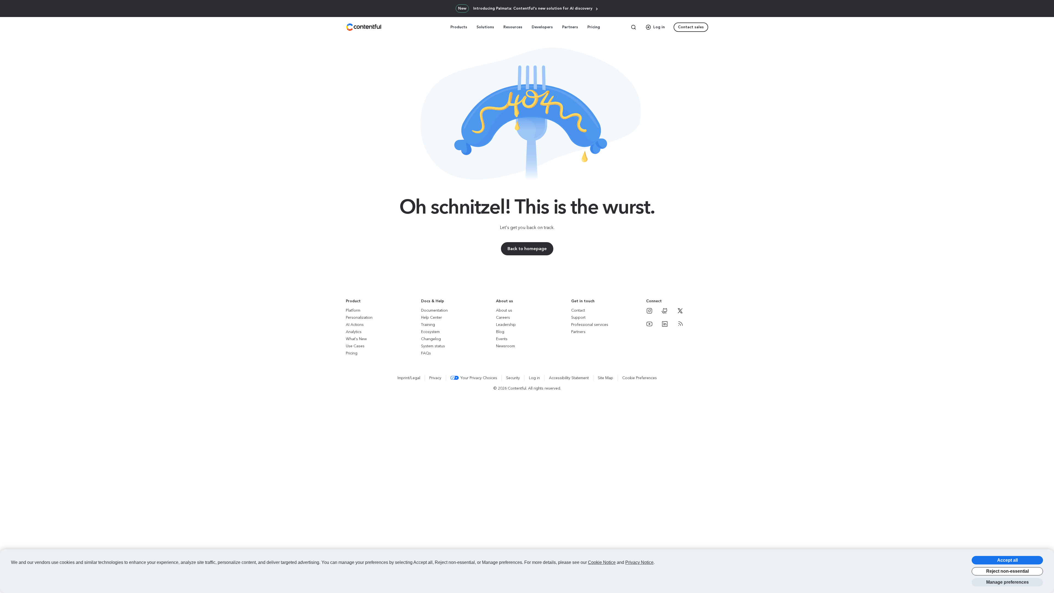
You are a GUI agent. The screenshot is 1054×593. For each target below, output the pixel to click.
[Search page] (633, 27)
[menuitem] (459, 27)
